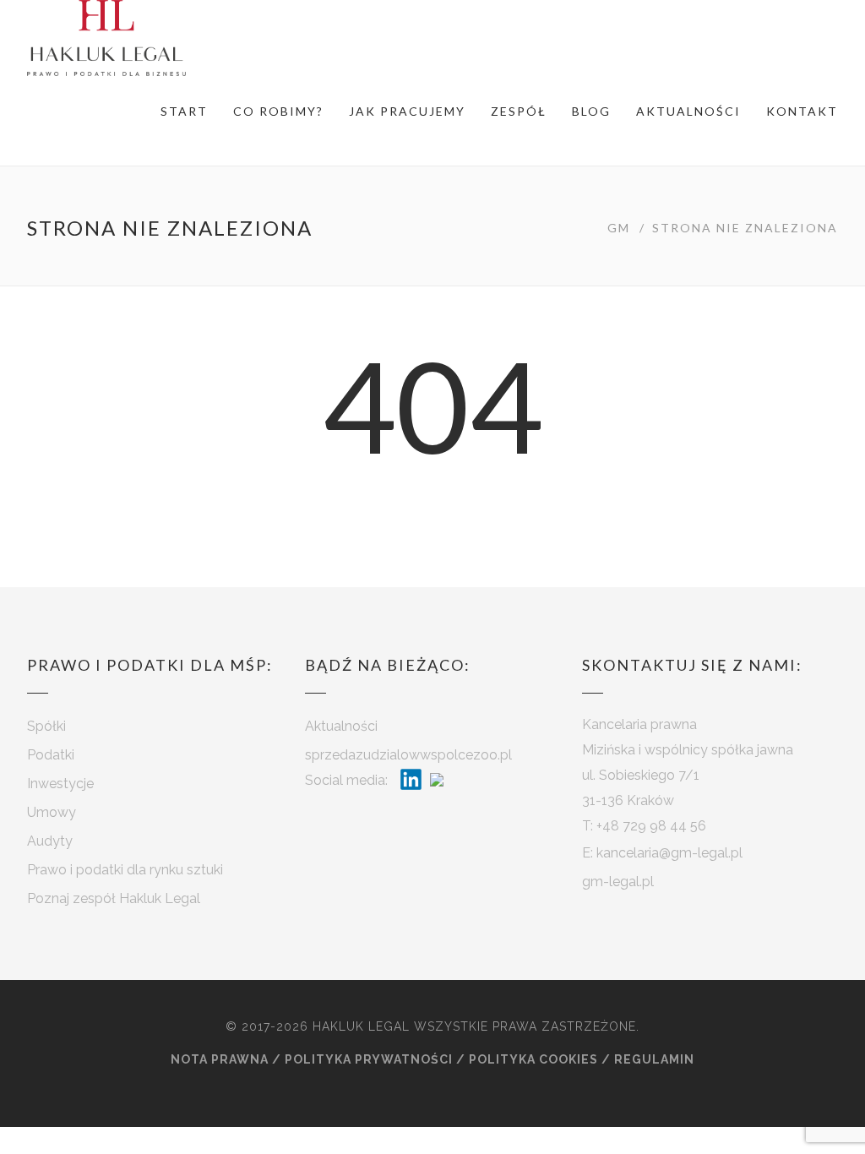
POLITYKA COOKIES (533, 1059)
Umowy (51, 812)
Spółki (46, 726)
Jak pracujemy (407, 111)
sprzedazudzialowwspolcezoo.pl (408, 755)
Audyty (50, 841)
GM (618, 227)
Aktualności (688, 111)
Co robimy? (278, 111)
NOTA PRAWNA (220, 1059)
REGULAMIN (654, 1059)
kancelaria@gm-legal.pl (669, 853)
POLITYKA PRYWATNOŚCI (369, 1059)
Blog (591, 111)
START (184, 111)
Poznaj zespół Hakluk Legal (113, 898)
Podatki (50, 755)
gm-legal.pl (618, 882)
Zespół (519, 111)
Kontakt (802, 111)
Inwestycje (60, 784)
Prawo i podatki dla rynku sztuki (125, 870)
